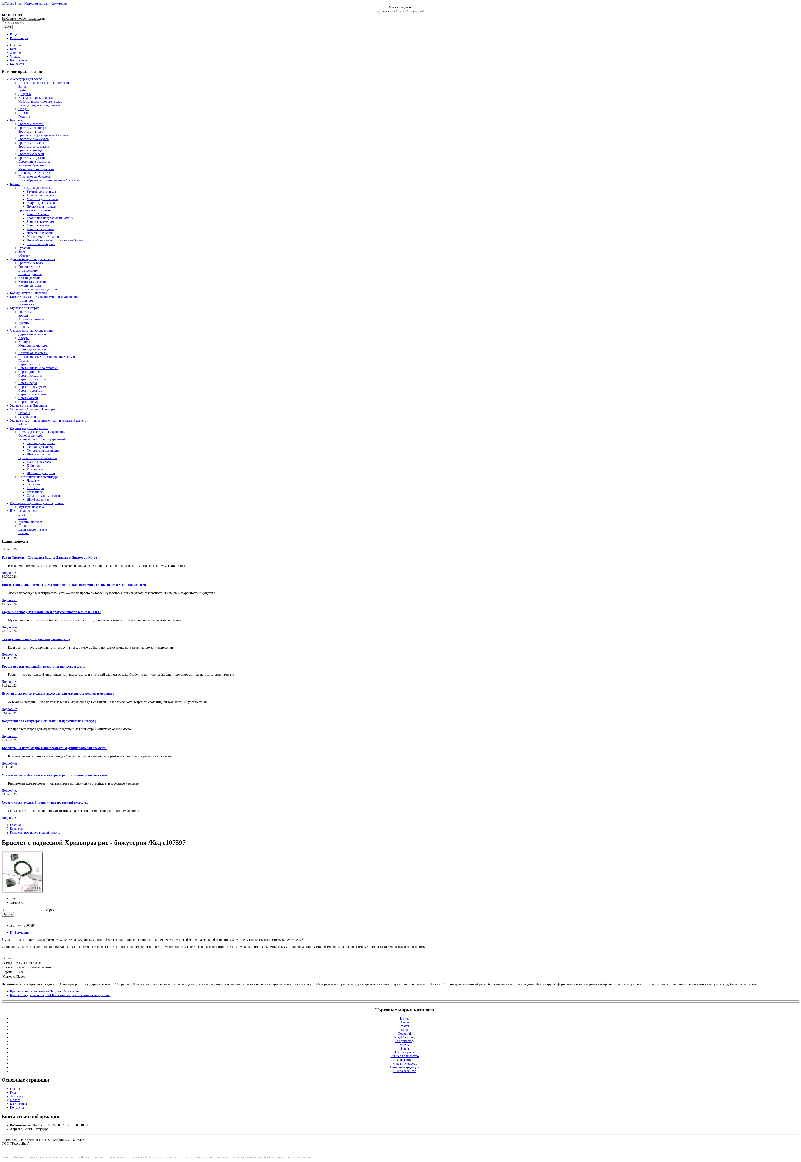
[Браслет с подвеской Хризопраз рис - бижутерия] (22, 891)
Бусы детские (28, 270)
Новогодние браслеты (34, 173)
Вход (13, 34)
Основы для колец (40, 447)
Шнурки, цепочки (40, 454)
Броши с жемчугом (40, 221)
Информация (19, 932)
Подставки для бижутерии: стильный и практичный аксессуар (49, 721)
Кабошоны (34, 465)
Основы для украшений (44, 450)
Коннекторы (35, 488)
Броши (15, 184)
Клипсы (24, 341)
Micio (405, 1029)
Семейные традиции (404, 1067)
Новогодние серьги (32, 349)
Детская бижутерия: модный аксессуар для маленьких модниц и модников (58, 693)
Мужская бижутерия (24, 308)
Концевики (35, 469)
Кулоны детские (29, 285)
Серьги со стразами (32, 394)
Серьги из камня (30, 375)
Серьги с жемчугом (32, 387)
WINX (404, 1044)
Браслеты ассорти (31, 124)
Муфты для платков (41, 203)
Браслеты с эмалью (31, 143)
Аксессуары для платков (35, 188)
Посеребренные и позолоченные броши (55, 240)
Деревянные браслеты (34, 161)
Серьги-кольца (28, 402)
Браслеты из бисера (32, 128)
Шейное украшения (24, 510)
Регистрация (19, 38)
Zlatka (404, 1048)
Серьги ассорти (29, 364)
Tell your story (404, 1041)
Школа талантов (404, 1071)
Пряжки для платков (41, 206)
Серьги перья (27, 383)
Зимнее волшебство (405, 1056)
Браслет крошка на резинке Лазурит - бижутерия (44, 991)
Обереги (24, 255)
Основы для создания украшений (42, 439)
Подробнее (9, 573)
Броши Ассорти (38, 214)
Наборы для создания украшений (42, 432)
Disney (404, 1018)
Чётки (22, 424)
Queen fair (405, 1033)
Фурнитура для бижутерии (29, 428)
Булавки (24, 248)
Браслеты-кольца (30, 150)
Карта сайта (18, 60)
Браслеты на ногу (30, 131)
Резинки (24, 116)
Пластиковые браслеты (34, 176)
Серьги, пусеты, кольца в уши (31, 330)
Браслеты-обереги (31, 154)
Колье (22, 518)
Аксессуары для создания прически (43, 82)
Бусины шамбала (39, 462)
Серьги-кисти (28, 398)
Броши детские (29, 266)
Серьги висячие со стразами (38, 368)
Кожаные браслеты (31, 165)
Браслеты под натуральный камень (43, 135)
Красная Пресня (404, 1059)
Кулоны (23, 323)
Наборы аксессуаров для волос (40, 101)
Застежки (33, 484)
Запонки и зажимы (31, 319)
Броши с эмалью (38, 225)
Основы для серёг (31, 435)
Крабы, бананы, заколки (35, 97)
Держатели (34, 480)
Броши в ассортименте (34, 210)
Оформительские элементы (37, 458)
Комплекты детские (32, 281)
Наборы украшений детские (38, 289)
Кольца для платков (41, 195)
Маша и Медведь (405, 1063)
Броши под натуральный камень (50, 218)
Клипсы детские (30, 274)
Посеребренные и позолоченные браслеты (48, 180)
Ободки (23, 109)
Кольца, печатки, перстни (28, 293)
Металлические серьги (34, 345)
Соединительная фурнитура (38, 477)
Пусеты (23, 360)
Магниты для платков (42, 199)
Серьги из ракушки (32, 379)
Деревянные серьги (32, 334)
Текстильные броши (41, 244)
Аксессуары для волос (26, 79)
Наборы (24, 326)
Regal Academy (404, 1037)
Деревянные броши (40, 233)
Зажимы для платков (41, 191)
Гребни (23, 90)
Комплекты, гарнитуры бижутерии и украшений (45, 296)
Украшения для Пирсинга (28, 405)
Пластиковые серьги (33, 353)
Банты (22, 86)
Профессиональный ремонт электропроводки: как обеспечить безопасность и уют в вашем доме (74, 584)
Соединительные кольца (44, 495)
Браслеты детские (31, 263)
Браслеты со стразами (33, 146)
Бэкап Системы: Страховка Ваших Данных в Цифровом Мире (49, 557)
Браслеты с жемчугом (33, 139)
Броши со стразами (40, 229)
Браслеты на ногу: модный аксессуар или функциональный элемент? (54, 748)
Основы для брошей (41, 443)
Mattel (404, 1026)
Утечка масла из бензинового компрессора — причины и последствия (54, 775)
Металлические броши (43, 236)
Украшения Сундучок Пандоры (32, 409)
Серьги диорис (29, 372)
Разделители (27, 417)
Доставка (16, 52)
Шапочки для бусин (41, 473)
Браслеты (16, 120)
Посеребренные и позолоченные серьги (46, 356)
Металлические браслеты (36, 169)
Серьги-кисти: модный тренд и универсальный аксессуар (45, 802)
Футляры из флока (31, 507)
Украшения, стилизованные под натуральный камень (48, 420)
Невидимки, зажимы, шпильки (40, 105)
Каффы (23, 338)
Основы (24, 413)
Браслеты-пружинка (32, 158)
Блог (13, 49)
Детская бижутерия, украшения (32, 259)
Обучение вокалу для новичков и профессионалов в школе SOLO (51, 612)
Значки (23, 251)
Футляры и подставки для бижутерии (37, 503)
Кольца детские (29, 278)
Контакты (17, 64)
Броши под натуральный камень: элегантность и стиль (43, 666)
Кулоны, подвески (31, 522)
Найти (7, 27)
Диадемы (24, 94)
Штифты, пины (38, 499)
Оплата (15, 56)
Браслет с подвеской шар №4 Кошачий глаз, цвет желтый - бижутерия (60, 995)
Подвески (25, 525)
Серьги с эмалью (30, 390)
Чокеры (23, 533)
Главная (15, 45)
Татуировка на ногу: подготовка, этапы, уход (36, 639)
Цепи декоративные (32, 529)
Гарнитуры (26, 300)
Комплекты (26, 304)
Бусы (22, 514)
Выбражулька (404, 1052)
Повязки (24, 112)
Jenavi (404, 1022)
